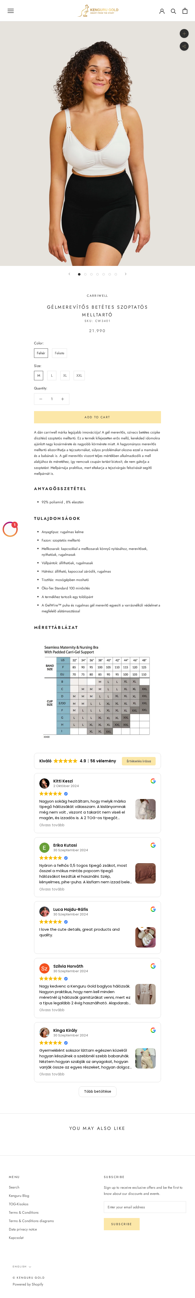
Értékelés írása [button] (139, 761)
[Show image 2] (85, 274)
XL (65, 375)
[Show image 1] (79, 274)
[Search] (173, 10)
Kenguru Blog (19, 1195)
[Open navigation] (11, 10)
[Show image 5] (103, 274)
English (20, 1266)
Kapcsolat (16, 1237)
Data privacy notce (23, 1229)
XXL (79, 375)
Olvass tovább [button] (51, 825)
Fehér (41, 353)
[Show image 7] (116, 274)
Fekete (59, 353)
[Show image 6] (109, 274)
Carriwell (97, 295)
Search (14, 1187)
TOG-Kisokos (18, 1204)
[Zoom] (184, 33)
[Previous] (69, 274)
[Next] (125, 274)
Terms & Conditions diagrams (31, 1220)
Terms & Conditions (24, 1212)
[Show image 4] (97, 274)
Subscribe (121, 1224)
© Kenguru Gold (29, 1278)
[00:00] (97, 143)
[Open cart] (185, 11)
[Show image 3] (91, 274)
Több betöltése (97, 1091)
